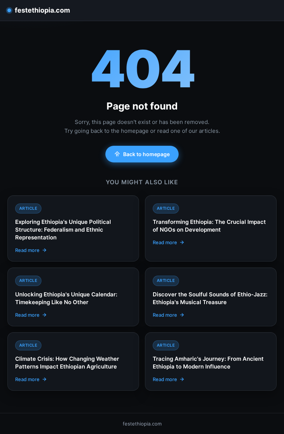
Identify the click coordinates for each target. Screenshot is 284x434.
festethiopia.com (42, 10)
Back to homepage (146, 154)
